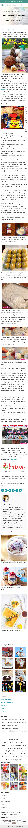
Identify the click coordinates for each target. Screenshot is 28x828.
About (3, 795)
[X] (16, 490)
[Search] (20, 5)
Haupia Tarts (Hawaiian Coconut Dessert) (14, 757)
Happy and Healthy (7, 702)
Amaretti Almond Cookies (9, 725)
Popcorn (3, 708)
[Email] (9, 490)
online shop (13, 459)
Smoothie (4, 705)
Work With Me (5, 801)
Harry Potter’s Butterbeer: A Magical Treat (14, 731)
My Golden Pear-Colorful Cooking (11, 812)
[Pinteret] (13, 490)
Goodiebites (12, 30)
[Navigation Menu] (25, 5)
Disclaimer (4, 807)
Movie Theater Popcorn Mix (14, 760)
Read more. (18, 527)
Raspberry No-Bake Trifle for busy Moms (13, 722)
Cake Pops (5, 11)
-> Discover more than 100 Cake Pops (14, 1)
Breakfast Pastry (6, 700)
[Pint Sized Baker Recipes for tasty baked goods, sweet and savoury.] (2, 5)
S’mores (3, 711)
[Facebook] (20, 490)
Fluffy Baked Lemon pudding (10, 630)
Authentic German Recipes (9, 814)
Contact (3, 798)
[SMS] (6, 490)
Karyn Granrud (7, 20)
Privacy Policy (5, 804)
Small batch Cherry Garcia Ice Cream (13, 562)
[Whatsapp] (2, 490)
